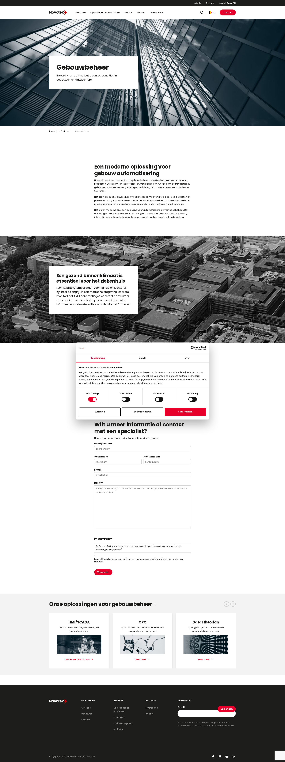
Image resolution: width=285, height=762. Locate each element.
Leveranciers (156, 12)
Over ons (210, 3)
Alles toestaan (185, 411)
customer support (122, 723)
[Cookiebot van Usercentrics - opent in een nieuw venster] (193, 348)
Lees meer (141, 659)
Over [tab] (187, 358)
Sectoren (80, 12)
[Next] (233, 604)
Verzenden (103, 572)
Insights (197, 3)
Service (128, 12)
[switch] (126, 399)
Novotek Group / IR (227, 3)
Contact (228, 12)
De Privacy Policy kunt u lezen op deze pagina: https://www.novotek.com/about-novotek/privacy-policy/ (139, 548)
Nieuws (141, 12)
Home (52, 131)
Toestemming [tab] (98, 358)
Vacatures (86, 713)
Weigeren (100, 411)
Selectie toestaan (142, 411)
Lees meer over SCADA (78, 659)
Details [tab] (142, 358)
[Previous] (226, 604)
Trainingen (118, 717)
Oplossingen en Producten (105, 12)
